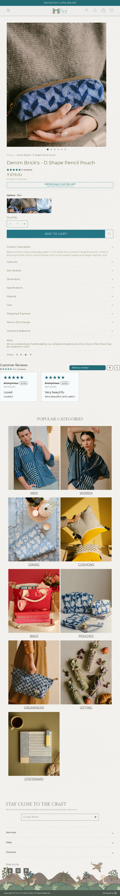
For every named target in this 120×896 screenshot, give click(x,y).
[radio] (14, 205)
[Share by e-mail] (30, 355)
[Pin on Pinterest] (21, 355)
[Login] (95, 11)
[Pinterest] (26, 870)
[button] (14, 169)
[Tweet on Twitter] (25, 355)
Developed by (108, 893)
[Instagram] (18, 870)
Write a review (80, 367)
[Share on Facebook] (17, 355)
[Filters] (110, 367)
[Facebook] (10, 870)
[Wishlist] (111, 11)
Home (10, 155)
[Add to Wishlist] (109, 234)
